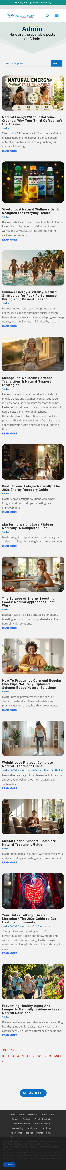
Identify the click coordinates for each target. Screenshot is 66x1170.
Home (12, 1114)
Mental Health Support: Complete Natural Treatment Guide (29, 842)
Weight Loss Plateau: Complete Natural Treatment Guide (27, 764)
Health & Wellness (35, 770)
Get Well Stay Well (18, 770)
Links (48, 1132)
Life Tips (59, 770)
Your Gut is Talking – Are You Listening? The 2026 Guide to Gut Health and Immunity (29, 918)
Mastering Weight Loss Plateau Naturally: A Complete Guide (27, 526)
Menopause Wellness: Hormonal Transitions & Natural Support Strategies (28, 381)
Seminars (32, 1114)
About (21, 1114)
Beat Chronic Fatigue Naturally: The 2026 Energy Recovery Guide (31, 488)
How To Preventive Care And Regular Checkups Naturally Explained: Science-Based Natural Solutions (32, 684)
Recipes (29, 1132)
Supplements (44, 926)
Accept (9, 1164)
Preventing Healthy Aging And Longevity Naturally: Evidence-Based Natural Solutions (32, 1009)
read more (9, 151)
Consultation (47, 1114)
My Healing (17, 1128)
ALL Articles (33, 1093)
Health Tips (49, 770)
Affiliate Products (21, 1123)
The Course (16, 1132)
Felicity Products (43, 1119)
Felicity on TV (33, 1128)
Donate (15, 1119)
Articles (5, 128)
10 (39, 1056)
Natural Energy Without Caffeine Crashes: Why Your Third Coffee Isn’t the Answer (32, 120)
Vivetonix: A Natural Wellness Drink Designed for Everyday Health (30, 211)
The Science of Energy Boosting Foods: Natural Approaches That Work (28, 602)
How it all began (42, 1123)
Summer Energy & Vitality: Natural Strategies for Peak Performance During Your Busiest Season (29, 295)
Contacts (26, 1119)
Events (39, 1132)
